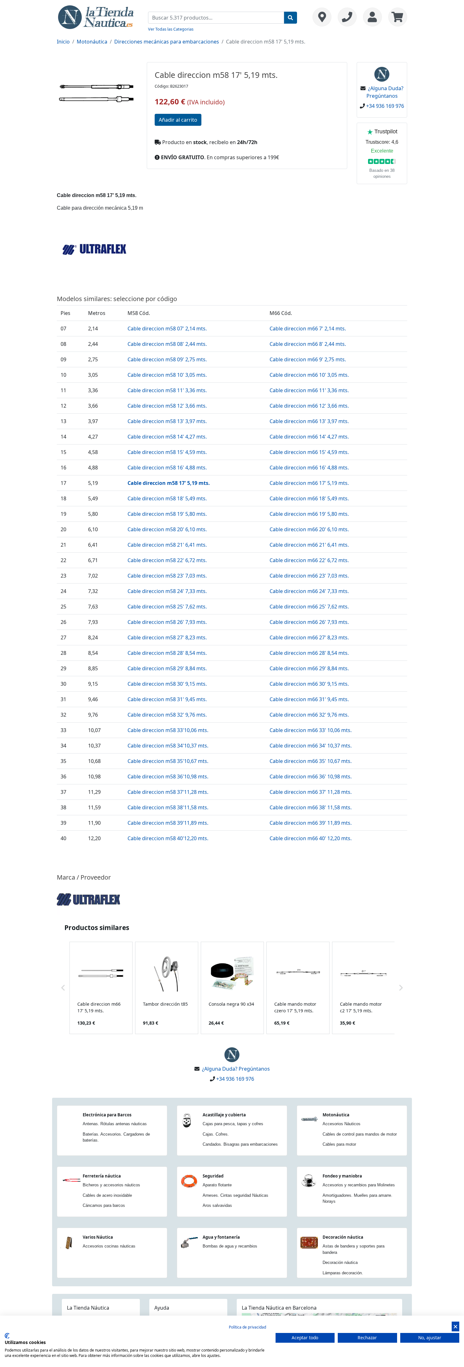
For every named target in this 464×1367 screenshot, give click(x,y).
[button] (63, 987)
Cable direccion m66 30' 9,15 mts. (309, 683)
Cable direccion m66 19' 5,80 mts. (309, 513)
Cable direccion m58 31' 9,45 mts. (167, 699)
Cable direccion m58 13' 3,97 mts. (167, 421)
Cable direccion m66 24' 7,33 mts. (309, 591)
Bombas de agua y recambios (230, 1246)
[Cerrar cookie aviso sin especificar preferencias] (455, 1326)
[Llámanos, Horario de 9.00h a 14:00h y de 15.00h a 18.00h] (347, 17)
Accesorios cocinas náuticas (109, 1246)
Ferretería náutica (102, 1176)
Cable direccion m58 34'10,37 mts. (168, 745)
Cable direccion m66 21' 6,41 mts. (309, 544)
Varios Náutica (98, 1237)
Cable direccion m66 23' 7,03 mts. (309, 575)
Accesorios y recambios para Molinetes (359, 1185)
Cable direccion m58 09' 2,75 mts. (167, 359)
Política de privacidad (247, 1327)
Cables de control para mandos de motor (360, 1134)
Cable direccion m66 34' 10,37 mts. (311, 745)
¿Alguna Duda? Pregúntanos (236, 1068)
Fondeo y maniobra (342, 1176)
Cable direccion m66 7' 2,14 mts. (308, 328)
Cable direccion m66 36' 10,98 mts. (311, 776)
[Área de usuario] (372, 17)
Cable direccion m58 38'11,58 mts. (168, 807)
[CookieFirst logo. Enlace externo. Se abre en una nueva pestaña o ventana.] (7, 1336)
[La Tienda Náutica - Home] (96, 16)
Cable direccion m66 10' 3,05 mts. (309, 374)
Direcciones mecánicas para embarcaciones (166, 41)
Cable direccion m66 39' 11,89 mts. (311, 822)
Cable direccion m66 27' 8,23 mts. (309, 637)
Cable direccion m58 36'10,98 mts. (168, 776)
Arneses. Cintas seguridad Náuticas (235, 1195)
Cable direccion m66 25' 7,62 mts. (309, 606)
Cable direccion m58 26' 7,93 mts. (167, 622)
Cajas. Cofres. (216, 1134)
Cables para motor (339, 1144)
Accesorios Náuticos (341, 1123)
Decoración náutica (343, 1237)
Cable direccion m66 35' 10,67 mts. (311, 761)
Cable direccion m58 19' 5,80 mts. (167, 513)
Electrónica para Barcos (107, 1115)
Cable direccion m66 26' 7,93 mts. (309, 622)
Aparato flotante (217, 1185)
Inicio (63, 41)
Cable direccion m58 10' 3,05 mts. (167, 374)
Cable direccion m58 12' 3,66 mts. (167, 405)
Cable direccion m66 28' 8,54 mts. (309, 652)
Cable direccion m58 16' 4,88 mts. (167, 467)
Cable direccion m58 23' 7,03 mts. (167, 575)
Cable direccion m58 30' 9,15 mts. (167, 683)
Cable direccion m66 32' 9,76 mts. (309, 714)
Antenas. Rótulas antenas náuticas (115, 1123)
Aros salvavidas (217, 1205)
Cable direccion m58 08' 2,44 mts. (167, 343)
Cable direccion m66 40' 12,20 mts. (311, 838)
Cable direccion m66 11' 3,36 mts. (309, 390)
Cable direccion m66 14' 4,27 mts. (309, 436)
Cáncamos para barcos (104, 1205)
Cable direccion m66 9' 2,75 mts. (308, 359)
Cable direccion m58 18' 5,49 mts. (167, 498)
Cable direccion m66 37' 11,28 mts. (311, 791)
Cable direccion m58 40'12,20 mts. (168, 838)
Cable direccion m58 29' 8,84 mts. (167, 668)
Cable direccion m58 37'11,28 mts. (168, 791)
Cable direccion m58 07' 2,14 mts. (167, 328)
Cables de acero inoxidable (107, 1195)
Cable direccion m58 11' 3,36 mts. (167, 390)
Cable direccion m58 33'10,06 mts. (168, 730)
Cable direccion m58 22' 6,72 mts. (167, 560)
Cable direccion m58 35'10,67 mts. (168, 761)
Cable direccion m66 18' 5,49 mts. (309, 498)
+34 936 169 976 (385, 105)
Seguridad (213, 1176)
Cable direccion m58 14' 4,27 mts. (167, 436)
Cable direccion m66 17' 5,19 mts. (309, 483)
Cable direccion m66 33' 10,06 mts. (311, 730)
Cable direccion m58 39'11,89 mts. (168, 822)
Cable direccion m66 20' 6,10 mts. (309, 529)
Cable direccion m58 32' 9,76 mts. (167, 714)
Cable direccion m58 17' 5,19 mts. (169, 483)
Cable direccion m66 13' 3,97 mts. (309, 421)
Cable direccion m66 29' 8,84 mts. (309, 668)
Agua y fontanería (221, 1237)
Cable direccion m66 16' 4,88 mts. (309, 467)
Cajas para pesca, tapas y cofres (233, 1123)
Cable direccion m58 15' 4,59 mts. (167, 452)
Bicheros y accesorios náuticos (111, 1185)
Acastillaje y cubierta (224, 1115)
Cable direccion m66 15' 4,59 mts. (309, 452)
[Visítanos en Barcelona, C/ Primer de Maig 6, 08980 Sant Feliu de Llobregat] (322, 17)
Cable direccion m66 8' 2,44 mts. (308, 343)
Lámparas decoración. (343, 1273)
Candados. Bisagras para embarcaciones (240, 1144)
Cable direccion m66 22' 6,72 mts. (309, 560)
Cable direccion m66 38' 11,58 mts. (311, 807)
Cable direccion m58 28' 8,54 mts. (167, 652)
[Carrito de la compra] (396, 17)
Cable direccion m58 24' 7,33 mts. (167, 591)
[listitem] (101, 988)
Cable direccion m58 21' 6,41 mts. (167, 544)
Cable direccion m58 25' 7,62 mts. (167, 606)
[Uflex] (88, 899)
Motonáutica (92, 41)
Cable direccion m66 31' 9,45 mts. (309, 699)
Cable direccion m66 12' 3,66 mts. (309, 405)
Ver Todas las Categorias (170, 29)
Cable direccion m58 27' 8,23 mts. (167, 637)
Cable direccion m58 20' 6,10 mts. (167, 529)
